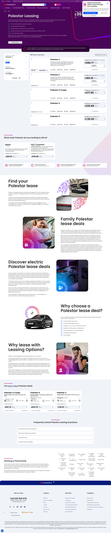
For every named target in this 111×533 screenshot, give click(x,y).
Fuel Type (7, 60)
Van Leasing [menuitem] (20, 1)
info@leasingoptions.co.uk (18, 501)
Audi (35, 204)
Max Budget (8, 72)
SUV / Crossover (37, 144)
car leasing (63, 35)
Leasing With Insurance (70, 507)
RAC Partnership (69, 511)
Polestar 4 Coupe (58, 90)
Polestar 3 (55, 59)
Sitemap (45, 511)
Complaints (89, 509)
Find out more (15, 42)
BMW (39, 204)
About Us (45, 498)
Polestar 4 (55, 103)
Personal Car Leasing (70, 498)
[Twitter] (14, 507)
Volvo (72, 231)
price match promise (36, 36)
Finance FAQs (46, 509)
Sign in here (93, 15)
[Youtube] (24, 507)
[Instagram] (10, 507)
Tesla (52, 21)
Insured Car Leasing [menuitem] (31, 7)
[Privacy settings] (2, 530)
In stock (18, 78)
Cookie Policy (90, 500)
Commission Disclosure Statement (95, 507)
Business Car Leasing (70, 502)
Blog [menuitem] (81, 1)
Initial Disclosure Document (93, 505)
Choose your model (10, 55)
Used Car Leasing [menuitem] (66, 7)
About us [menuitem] (77, 1)
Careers (45, 505)
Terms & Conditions (48, 500)
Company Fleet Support (70, 509)
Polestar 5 (55, 116)
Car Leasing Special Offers (71, 505)
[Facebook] (21, 507)
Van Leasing (68, 500)
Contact (45, 507)
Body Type (7, 66)
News (44, 502)
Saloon (8, 144)
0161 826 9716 (61, 528)
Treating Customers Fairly (93, 502)
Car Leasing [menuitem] (7, 1)
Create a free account (90, 13)
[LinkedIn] (17, 507)
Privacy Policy (90, 498)
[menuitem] (7, 8)
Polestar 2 (55, 74)
